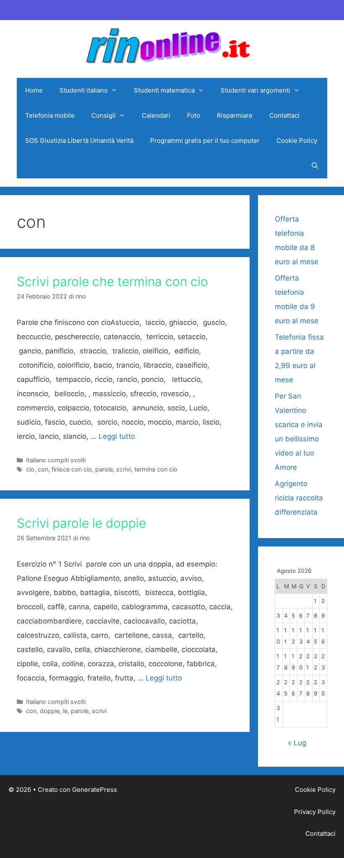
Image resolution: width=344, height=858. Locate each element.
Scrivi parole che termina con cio (112, 281)
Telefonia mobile (50, 115)
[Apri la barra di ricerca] (314, 165)
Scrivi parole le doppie (81, 523)
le (65, 710)
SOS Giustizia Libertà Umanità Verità (79, 140)
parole (104, 469)
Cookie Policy (296, 140)
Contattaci (284, 115)
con (43, 469)
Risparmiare (235, 115)
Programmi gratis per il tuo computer (205, 140)
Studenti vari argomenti (255, 90)
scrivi (123, 469)
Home (34, 90)
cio (30, 469)
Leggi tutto (117, 436)
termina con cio (155, 469)
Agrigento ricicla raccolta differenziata (299, 497)
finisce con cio (72, 469)
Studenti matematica (164, 90)
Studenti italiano (84, 90)
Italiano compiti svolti (56, 460)
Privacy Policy (315, 812)
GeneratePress (94, 790)
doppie (50, 710)
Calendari (156, 115)
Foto (193, 115)
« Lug (297, 743)
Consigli (103, 115)
